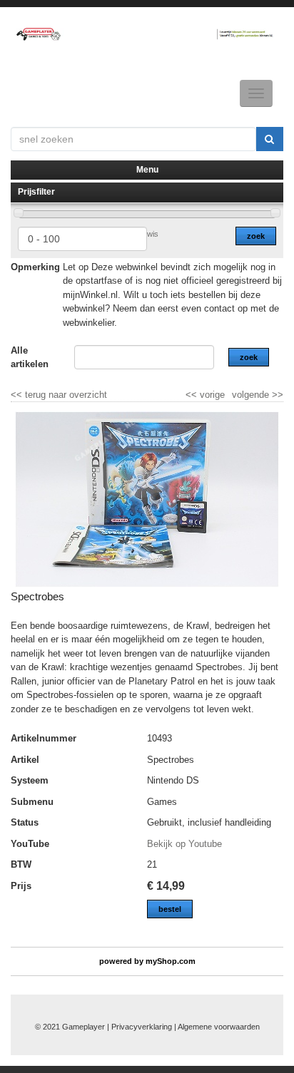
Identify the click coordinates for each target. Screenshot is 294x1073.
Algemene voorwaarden (219, 1026)
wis (152, 234)
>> (276, 394)
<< (193, 394)
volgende (257, 394)
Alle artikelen (30, 357)
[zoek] (269, 139)
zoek (256, 236)
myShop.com (171, 961)
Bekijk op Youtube (184, 843)
